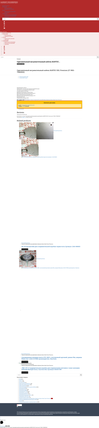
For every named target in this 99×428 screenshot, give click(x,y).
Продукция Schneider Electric (25, 395)
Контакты (7, 44)
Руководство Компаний (10, 43)
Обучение (7, 39)
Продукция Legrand (23, 392)
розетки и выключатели (24, 397)
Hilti (20, 379)
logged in (24, 117)
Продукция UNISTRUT (24, 396)
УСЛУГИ (4, 37)
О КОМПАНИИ (5, 40)
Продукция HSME (23, 390)
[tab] (50, 109)
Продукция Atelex (23, 389)
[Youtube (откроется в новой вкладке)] (4, 28)
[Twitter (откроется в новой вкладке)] (4, 21)
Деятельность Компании (10, 42)
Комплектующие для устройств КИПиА (27, 387)
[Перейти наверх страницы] (0, 417)
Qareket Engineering (6, 32)
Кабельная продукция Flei (25, 383)
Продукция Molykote (23, 393)
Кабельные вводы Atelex (24, 384)
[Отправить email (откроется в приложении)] (3, 30)
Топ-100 (20, 400)
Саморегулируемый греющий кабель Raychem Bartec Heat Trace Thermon (46, 99)
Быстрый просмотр (58, 130)
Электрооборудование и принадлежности (28, 401)
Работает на (2, 426)
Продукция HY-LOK (23, 391)
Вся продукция (8, 35)
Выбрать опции (20, 63)
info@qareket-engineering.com (27, 105)
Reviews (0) (21, 109)
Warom (20, 381)
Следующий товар (23, 77)
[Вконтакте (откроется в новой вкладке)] (4, 25)
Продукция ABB (22, 388)
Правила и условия (9, 36)
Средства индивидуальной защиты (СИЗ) (28, 399)
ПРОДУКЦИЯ (5, 34)
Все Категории (22, 382)
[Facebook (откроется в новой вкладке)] (4, 23)
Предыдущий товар (24, 76)
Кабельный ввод (22, 385)
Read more (25, 249)
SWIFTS (20, 380)
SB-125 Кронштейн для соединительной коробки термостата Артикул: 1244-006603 (50, 246)
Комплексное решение (9, 38)
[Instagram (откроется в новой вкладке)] (4, 26)
